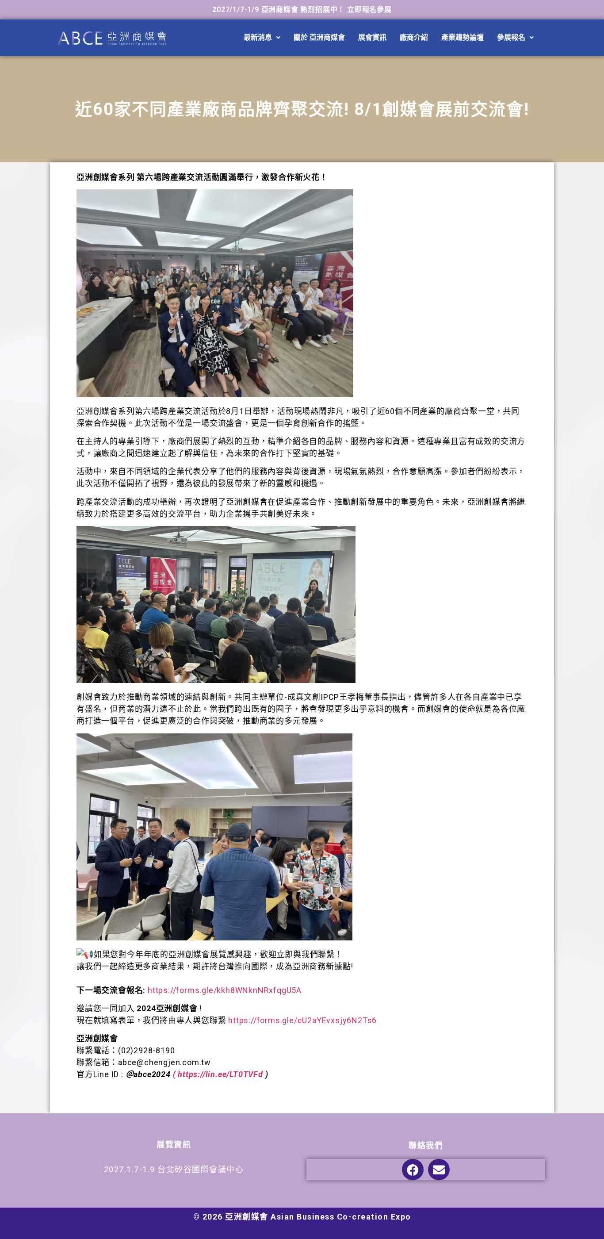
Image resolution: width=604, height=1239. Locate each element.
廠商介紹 (414, 37)
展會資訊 (372, 37)
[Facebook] (413, 1170)
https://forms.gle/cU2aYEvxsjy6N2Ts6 (302, 1020)
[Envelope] (439, 1170)
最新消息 (258, 37)
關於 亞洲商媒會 (319, 37)
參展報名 (511, 37)
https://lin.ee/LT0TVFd (220, 1074)
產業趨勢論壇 (462, 37)
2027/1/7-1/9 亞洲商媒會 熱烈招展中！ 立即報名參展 (302, 9)
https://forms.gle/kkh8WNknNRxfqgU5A (225, 990)
